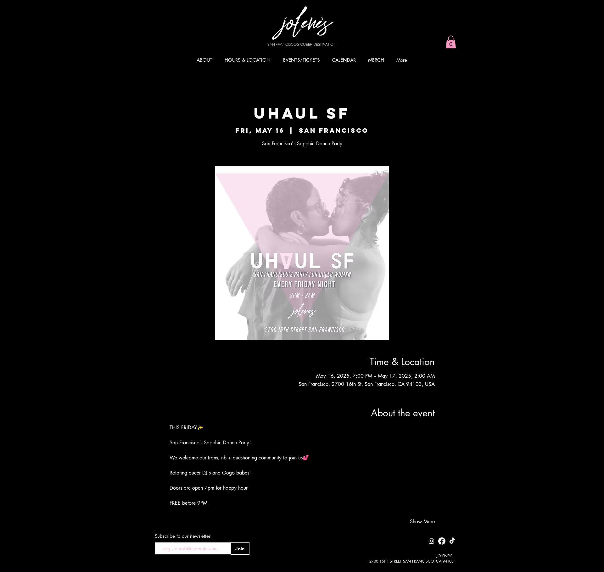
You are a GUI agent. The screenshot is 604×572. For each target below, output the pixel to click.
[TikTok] (452, 541)
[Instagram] (431, 541)
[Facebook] (441, 541)
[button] (450, 42)
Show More (422, 521)
